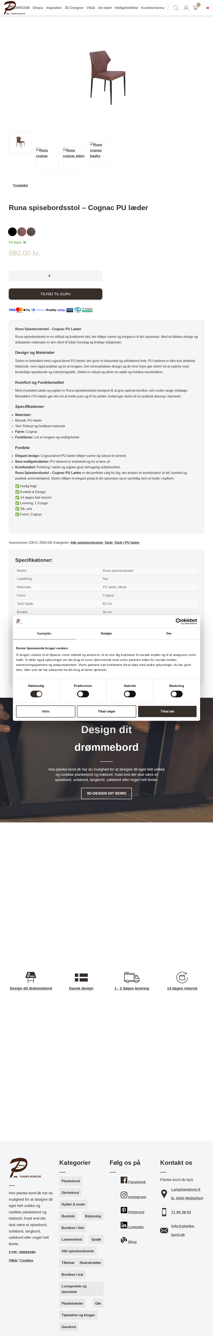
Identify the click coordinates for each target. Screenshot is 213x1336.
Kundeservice (151, 8)
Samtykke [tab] (44, 633)
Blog (132, 1242)
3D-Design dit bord (106, 793)
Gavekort (69, 1327)
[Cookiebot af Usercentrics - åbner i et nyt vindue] (179, 621)
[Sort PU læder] (13, 231)
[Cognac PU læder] (22, 231)
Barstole (68, 1216)
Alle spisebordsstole (87, 542)
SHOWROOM (19, 8)
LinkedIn (135, 1227)
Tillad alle (167, 711)
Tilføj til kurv (56, 294)
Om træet (104, 8)
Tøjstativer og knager (78, 1315)
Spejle (96, 1239)
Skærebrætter (90, 1263)
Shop (36, 8)
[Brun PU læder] (32, 231)
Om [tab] (168, 633)
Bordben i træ (72, 1274)
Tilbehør (68, 1263)
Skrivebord (70, 1193)
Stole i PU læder (127, 542)
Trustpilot (20, 185)
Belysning (93, 1216)
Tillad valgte (106, 711)
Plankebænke (72, 1303)
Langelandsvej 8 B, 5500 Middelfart (187, 1193)
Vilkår (91, 8)
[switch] (83, 694)
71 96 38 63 (181, 1212)
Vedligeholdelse (126, 8)
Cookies (26, 1260)
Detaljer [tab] (106, 633)
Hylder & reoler (73, 1204)
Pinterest (135, 1212)
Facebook (136, 1182)
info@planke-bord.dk (183, 1230)
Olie (98, 1303)
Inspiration (54, 8)
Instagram (136, 1197)
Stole (109, 542)
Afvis (46, 711)
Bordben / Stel (73, 1228)
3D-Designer (74, 8)
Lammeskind (72, 1239)
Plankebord (71, 1181)
